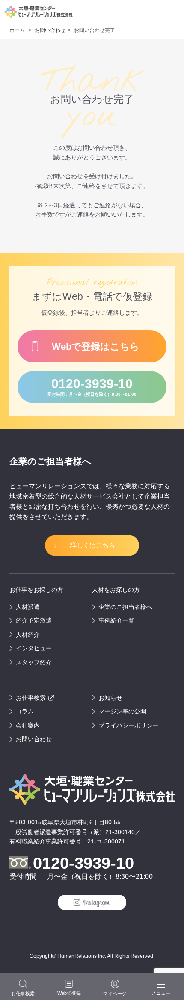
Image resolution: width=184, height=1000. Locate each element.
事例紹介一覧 (116, 620)
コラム (25, 711)
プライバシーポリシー (128, 725)
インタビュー (34, 648)
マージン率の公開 (122, 711)
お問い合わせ (49, 30)
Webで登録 (69, 993)
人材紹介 (28, 634)
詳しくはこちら (92, 545)
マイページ (115, 993)
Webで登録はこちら (95, 346)
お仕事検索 (31, 697)
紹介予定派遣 (34, 620)
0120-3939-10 (92, 387)
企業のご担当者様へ (125, 606)
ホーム (17, 30)
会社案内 (28, 725)
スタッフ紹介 (34, 662)
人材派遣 (28, 606)
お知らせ (110, 697)
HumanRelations (77, 956)
